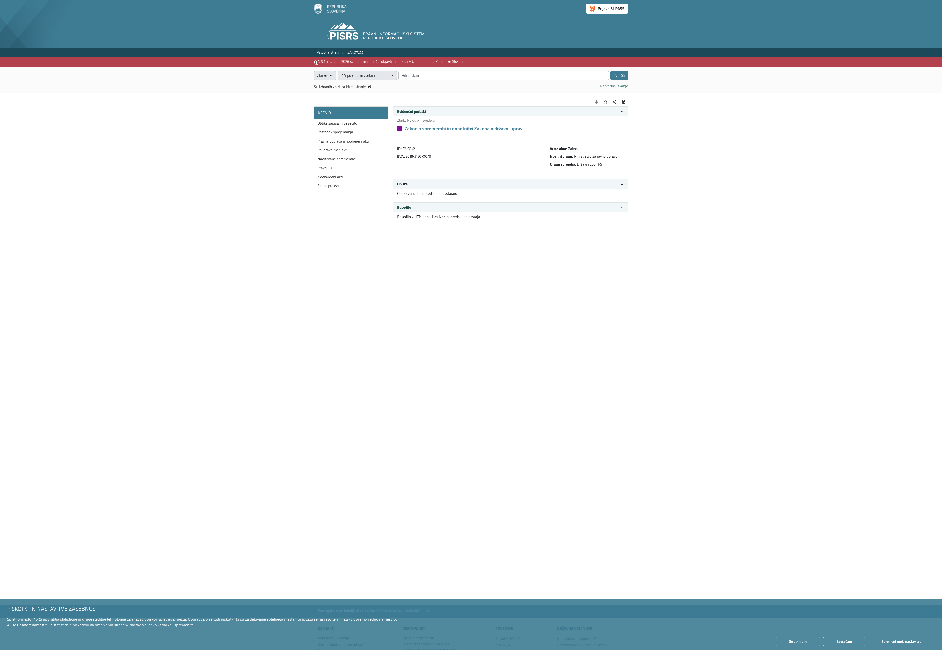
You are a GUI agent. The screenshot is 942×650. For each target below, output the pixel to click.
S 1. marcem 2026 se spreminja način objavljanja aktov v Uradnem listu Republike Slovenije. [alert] (394, 61)
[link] (327, 52)
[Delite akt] (614, 101)
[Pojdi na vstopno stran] (330, 13)
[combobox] (367, 75)
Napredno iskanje (614, 86)
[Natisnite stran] (623, 101)
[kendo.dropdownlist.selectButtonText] (392, 75)
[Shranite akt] (605, 101)
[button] (510, 111)
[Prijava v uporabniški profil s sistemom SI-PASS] (607, 9)
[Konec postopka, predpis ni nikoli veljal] (399, 128)
